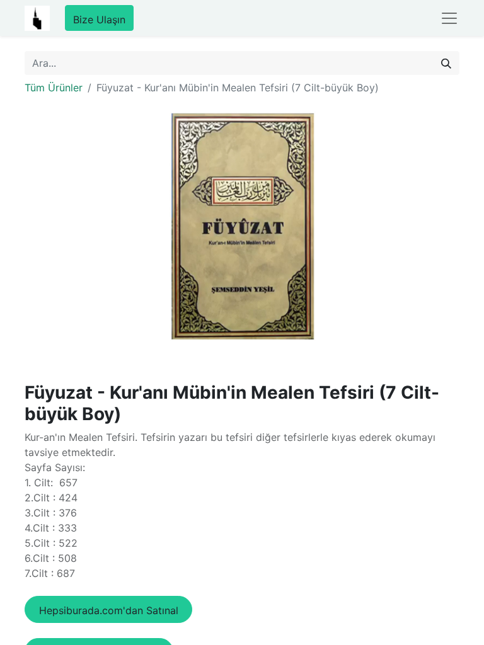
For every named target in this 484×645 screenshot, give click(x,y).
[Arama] (446, 63)
